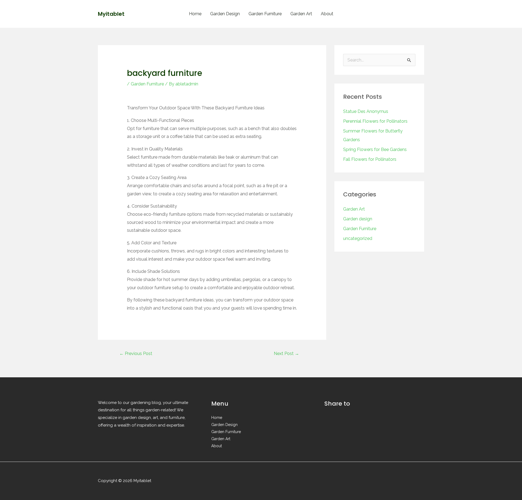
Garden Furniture (265, 13)
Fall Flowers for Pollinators (369, 159)
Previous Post (135, 353)
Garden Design (225, 13)
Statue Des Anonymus (365, 111)
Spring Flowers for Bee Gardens (375, 149)
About (327, 13)
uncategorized (357, 238)
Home (195, 13)
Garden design (357, 218)
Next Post (286, 353)
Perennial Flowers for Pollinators (375, 121)
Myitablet (111, 14)
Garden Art (301, 13)
